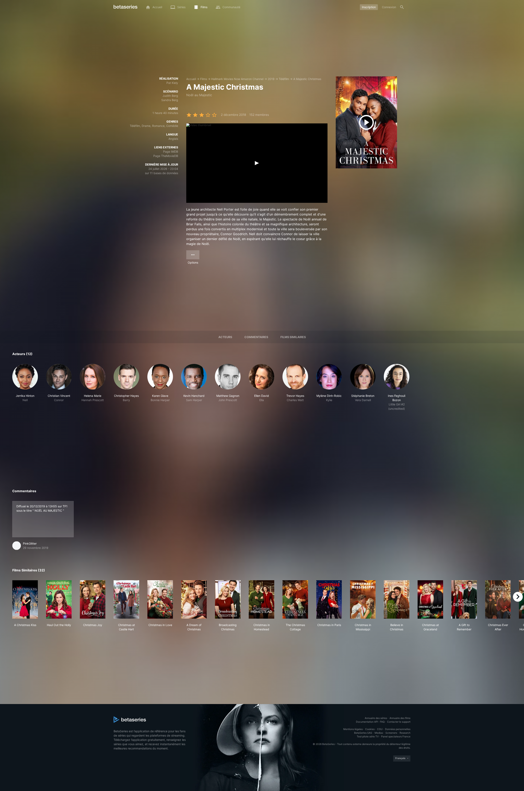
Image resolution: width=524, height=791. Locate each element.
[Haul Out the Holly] (59, 599)
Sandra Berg (169, 100)
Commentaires (256, 337)
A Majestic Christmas (307, 79)
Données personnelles (397, 729)
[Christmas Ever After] (498, 599)
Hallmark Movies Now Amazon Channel (237, 79)
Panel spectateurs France (395, 736)
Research (405, 732)
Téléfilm (284, 79)
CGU (380, 729)
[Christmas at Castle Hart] (126, 599)
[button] (25, 387)
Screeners (391, 732)
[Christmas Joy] (92, 599)
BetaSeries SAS (363, 732)
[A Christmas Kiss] (25, 599)
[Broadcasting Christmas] (228, 599)
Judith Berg (170, 95)
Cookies (370, 729)
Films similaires (293, 337)
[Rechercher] (402, 7)
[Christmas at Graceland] (430, 599)
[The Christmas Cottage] (295, 599)
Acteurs (225, 337)
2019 (271, 79)
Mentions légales (353, 729)
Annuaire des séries (376, 718)
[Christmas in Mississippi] (363, 599)
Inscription (369, 7)
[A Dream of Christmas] (194, 599)
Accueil (191, 79)
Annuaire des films (400, 718)
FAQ (382, 721)
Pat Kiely (172, 83)
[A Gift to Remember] (464, 599)
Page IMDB (170, 151)
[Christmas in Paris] (329, 599)
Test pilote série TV (368, 736)
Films (203, 79)
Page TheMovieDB (165, 156)
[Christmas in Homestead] (261, 599)
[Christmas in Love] (160, 599)
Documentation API (367, 721)
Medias (379, 732)
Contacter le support (398, 721)
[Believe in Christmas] (396, 599)
